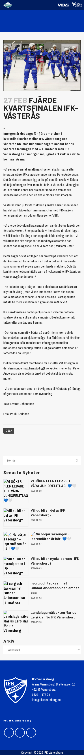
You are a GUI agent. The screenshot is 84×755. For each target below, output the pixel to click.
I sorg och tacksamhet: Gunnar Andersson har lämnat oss (55, 588)
